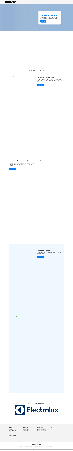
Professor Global (26, 430)
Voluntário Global (26, 429)
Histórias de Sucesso (12, 435)
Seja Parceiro (11, 431)
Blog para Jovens (12, 432)
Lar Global (25, 432)
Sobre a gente (11, 429)
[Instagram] (33, 444)
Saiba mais (43, 21)
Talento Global (25, 431)
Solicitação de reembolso (41, 431)
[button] (40, 85)
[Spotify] (40, 444)
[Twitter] (35, 444)
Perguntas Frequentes (12, 430)
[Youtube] (36, 444)
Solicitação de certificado (41, 430)
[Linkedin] (38, 444)
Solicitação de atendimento (41, 429)
